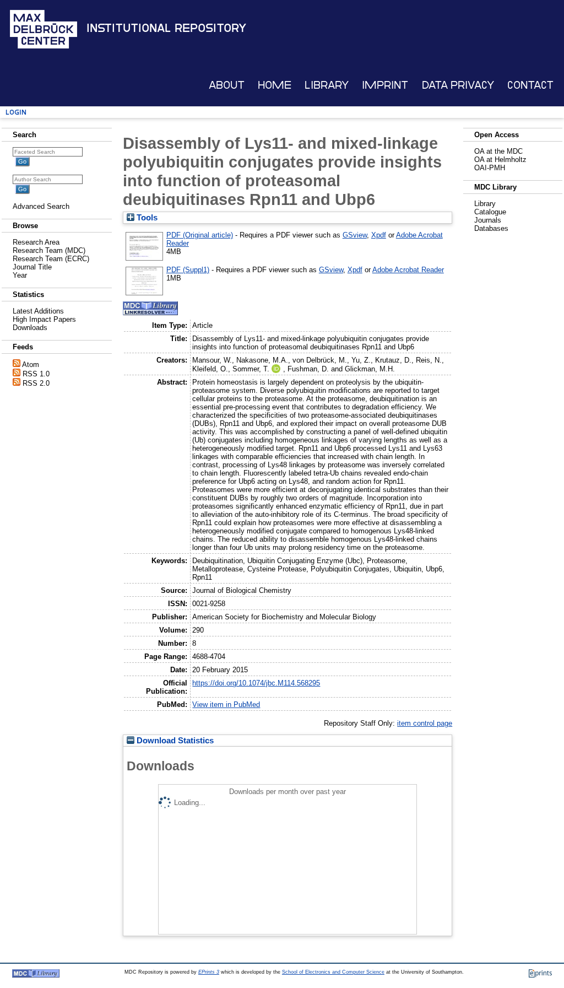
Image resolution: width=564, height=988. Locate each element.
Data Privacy (458, 85)
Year (20, 275)
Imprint (385, 85)
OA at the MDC (498, 151)
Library (327, 85)
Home (274, 85)
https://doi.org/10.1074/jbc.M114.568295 (256, 683)
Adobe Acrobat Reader (408, 270)
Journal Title (32, 267)
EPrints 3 (208, 972)
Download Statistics (174, 740)
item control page (424, 723)
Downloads (30, 327)
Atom (30, 364)
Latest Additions (38, 311)
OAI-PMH (489, 168)
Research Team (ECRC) (51, 259)
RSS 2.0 (36, 383)
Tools (146, 217)
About (227, 85)
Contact (530, 85)
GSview (355, 235)
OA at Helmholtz (500, 159)
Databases (491, 228)
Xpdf (378, 235)
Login (16, 112)
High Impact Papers (44, 319)
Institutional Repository (166, 28)
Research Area (36, 242)
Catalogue (490, 212)
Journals (487, 220)
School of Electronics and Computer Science (333, 972)
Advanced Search (41, 206)
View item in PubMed (226, 704)
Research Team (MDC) (49, 250)
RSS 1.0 (36, 374)
